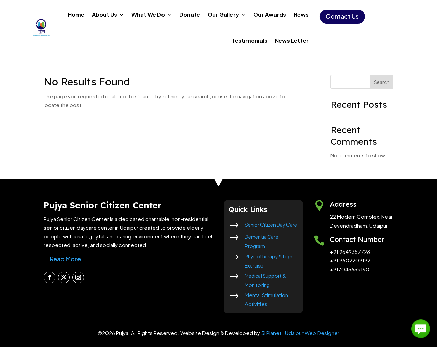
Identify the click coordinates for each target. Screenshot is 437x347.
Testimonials (249, 40)
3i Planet (271, 333)
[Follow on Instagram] (78, 277)
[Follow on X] (64, 277)
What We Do (148, 14)
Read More (65, 259)
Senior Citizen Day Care (271, 224)
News (301, 14)
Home (76, 14)
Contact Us (342, 16)
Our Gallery (223, 14)
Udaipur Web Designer (312, 333)
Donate (189, 14)
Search (382, 82)
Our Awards (269, 14)
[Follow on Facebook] (49, 277)
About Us (104, 14)
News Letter (292, 40)
